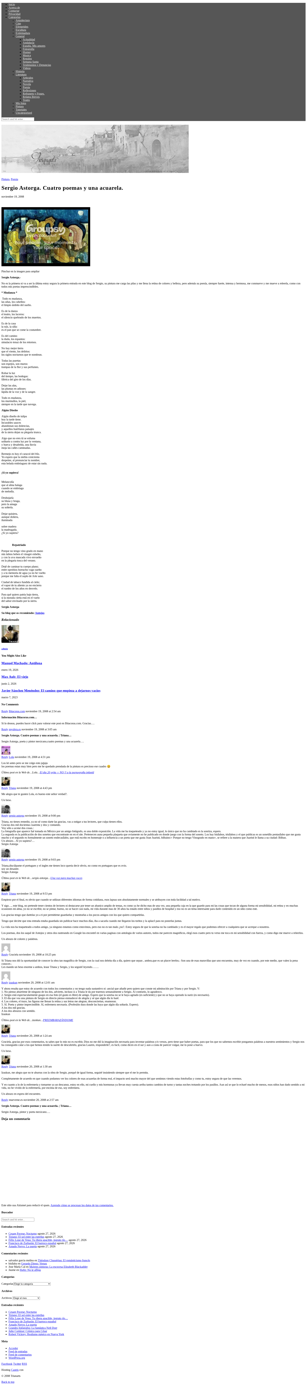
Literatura (21, 74)
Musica (27, 55)
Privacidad (14, 13)
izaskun (13, 982)
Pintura (20, 106)
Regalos (27, 58)
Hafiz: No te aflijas (30, 1269)
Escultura (21, 29)
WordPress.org (17, 1357)
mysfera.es (15, 729)
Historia (20, 71)
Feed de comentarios (20, 1354)
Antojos (39, 612)
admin (4, 648)
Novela (27, 84)
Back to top (7, 1381)
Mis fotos (21, 103)
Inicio (12, 4)
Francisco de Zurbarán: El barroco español (32, 1243)
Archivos (6, 1297)
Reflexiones (29, 90)
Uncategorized (24, 112)
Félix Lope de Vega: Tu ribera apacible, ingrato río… (38, 1239)
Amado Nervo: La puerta (23, 1246)
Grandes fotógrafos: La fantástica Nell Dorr (33, 1327)
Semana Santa (31, 61)
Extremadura (23, 33)
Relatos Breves (31, 96)
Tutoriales (21, 109)
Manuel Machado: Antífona (21, 663)
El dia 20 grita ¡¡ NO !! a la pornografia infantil (67, 772)
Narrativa (28, 80)
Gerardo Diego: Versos (34, 1263)
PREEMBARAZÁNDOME (58, 1020)
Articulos (28, 77)
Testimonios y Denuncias (37, 64)
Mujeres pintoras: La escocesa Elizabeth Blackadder (58, 1266)
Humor (27, 52)
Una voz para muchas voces (66, 878)
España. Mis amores (34, 45)
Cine (18, 23)
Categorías (14, 17)
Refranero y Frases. (34, 93)
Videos (27, 68)
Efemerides (22, 26)
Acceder (13, 1348)
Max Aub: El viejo (14, 677)
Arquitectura (23, 20)
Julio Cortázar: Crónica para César (28, 1331)
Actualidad (29, 39)
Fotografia (28, 48)
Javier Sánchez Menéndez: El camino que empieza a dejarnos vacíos (50, 690)
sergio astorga (16, 815)
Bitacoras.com (17, 711)
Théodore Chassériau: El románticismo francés (64, 1260)
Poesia (26, 87)
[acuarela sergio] (45, 265)
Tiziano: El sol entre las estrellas (26, 1236)
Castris (15, 1369)
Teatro (26, 100)
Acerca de (14, 7)
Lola (11, 756)
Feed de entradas (18, 1351)
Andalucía (28, 42)
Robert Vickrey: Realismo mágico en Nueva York (36, 1334)
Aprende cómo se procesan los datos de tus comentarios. (82, 1205)
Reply (4, 711)
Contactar (14, 10)
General (20, 36)
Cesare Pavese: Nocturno (23, 1233)
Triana (12, 788)
